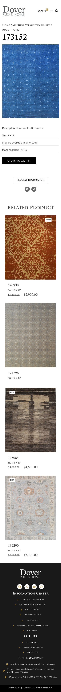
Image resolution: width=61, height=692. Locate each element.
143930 (13, 285)
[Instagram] (41, 586)
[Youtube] (34, 586)
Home (6, 25)
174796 (13, 373)
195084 (13, 458)
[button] (51, 11)
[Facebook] (19, 586)
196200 (13, 545)
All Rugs (18, 25)
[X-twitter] (26, 586)
